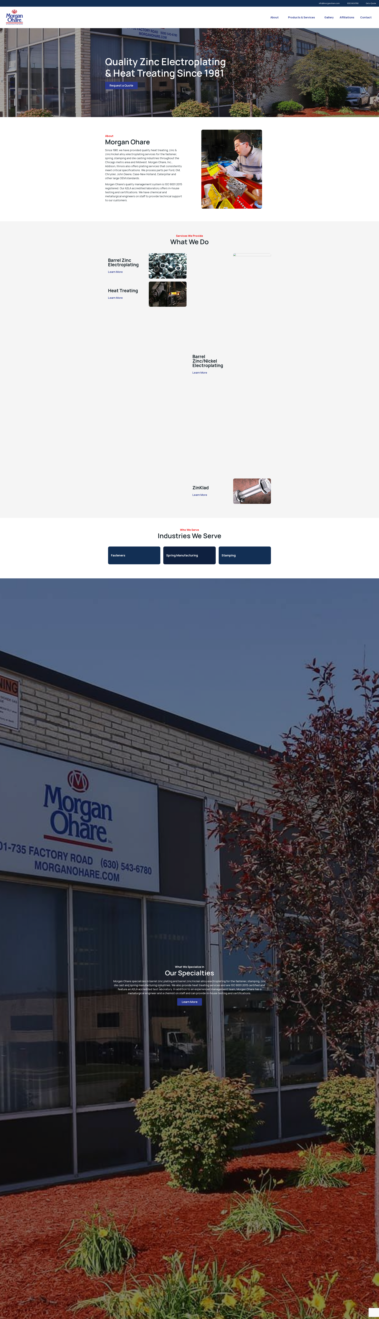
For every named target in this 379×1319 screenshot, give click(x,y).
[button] (121, 85)
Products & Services (301, 17)
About (274, 17)
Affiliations (347, 17)
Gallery (329, 17)
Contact (366, 17)
